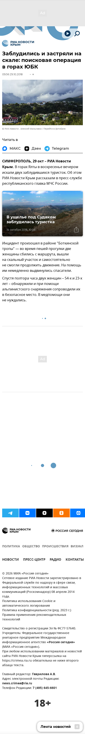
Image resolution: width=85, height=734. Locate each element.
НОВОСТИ (10, 560)
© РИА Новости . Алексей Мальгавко (22, 128)
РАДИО (55, 560)
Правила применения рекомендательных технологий (34, 617)
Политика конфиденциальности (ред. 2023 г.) (36, 610)
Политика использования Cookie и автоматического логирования (28, 603)
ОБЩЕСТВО (31, 546)
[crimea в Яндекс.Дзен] (44, 513)
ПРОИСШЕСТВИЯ (55, 546)
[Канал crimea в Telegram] (10, 513)
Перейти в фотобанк (55, 128)
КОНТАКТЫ (75, 560)
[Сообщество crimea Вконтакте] (27, 513)
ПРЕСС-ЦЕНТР (34, 560)
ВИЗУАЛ (77, 546)
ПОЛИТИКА (11, 546)
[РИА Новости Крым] (18, 43)
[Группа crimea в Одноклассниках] (61, 513)
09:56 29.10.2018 (12, 74)
